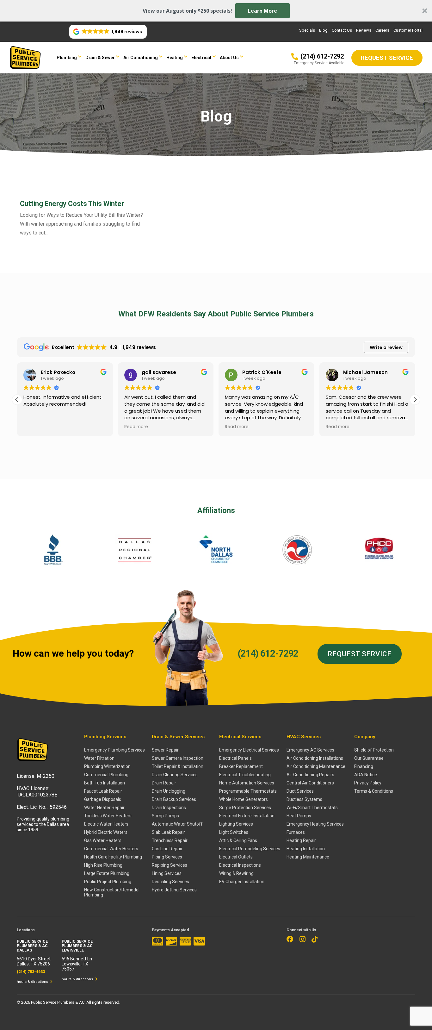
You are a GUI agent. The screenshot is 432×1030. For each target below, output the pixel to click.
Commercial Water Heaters (111, 848)
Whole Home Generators (243, 799)
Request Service (360, 654)
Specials (307, 30)
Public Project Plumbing (107, 881)
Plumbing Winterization (107, 766)
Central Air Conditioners (310, 782)
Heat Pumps (299, 815)
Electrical (201, 57)
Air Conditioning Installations (315, 758)
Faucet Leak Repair (103, 791)
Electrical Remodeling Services (249, 848)
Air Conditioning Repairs (310, 774)
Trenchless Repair (170, 840)
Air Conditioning (140, 57)
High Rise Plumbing (103, 865)
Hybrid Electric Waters (105, 832)
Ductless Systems (304, 799)
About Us (229, 57)
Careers (382, 30)
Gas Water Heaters (102, 840)
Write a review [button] (386, 347)
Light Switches (233, 832)
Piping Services (167, 856)
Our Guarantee (369, 758)
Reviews (363, 30)
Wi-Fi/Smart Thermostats (312, 807)
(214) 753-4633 (31, 972)
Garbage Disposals (102, 799)
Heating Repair (301, 840)
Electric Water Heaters (106, 824)
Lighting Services (236, 824)
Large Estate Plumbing (106, 873)
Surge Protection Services (245, 807)
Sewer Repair (165, 749)
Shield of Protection (374, 749)
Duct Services (300, 791)
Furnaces (296, 832)
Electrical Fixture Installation (247, 815)
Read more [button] (136, 427)
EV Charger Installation (241, 881)
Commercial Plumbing (106, 774)
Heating (174, 57)
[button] (216, 11)
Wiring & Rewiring (236, 873)
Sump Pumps (165, 815)
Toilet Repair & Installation (177, 766)
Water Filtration (99, 758)
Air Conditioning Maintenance (316, 766)
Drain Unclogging (168, 791)
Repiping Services (169, 865)
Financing (363, 766)
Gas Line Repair (167, 848)
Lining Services (167, 873)
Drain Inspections (169, 807)
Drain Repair (164, 782)
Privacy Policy (367, 782)
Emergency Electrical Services (249, 749)
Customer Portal (408, 30)
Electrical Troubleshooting (245, 774)
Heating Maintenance (308, 856)
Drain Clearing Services (175, 774)
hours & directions (33, 982)
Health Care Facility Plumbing (113, 856)
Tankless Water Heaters (108, 815)
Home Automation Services (246, 782)
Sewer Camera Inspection (177, 758)
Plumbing (67, 57)
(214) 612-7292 (268, 653)
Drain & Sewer (100, 57)
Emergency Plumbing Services (114, 749)
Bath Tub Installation (104, 782)
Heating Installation (306, 848)
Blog (323, 30)
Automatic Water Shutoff (177, 824)
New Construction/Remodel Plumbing (111, 892)
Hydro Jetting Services (174, 889)
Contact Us (342, 30)
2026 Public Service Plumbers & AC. (53, 1002)
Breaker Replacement (241, 766)
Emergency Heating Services (315, 824)
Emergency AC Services (310, 749)
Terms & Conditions (373, 791)
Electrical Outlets (236, 856)
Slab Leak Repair (168, 832)
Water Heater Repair (104, 807)
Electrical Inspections (240, 865)
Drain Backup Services (174, 799)
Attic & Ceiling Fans (238, 840)
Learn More (262, 10)
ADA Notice (365, 774)
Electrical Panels (235, 758)
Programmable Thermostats (248, 791)
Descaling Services (170, 881)
